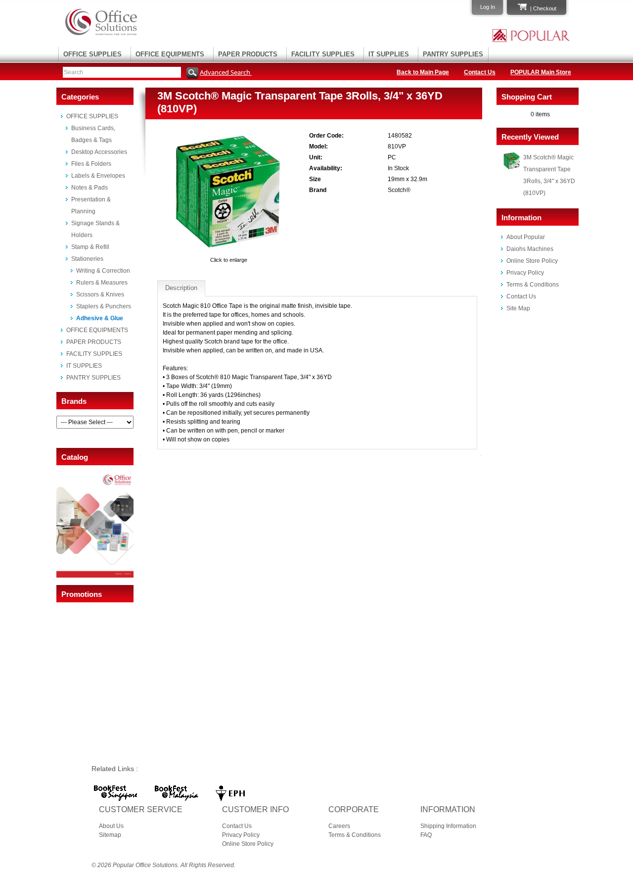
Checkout (544, 8)
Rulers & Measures (102, 282)
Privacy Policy (525, 272)
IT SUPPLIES (388, 54)
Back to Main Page (423, 72)
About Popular (525, 237)
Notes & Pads (89, 187)
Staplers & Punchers (103, 306)
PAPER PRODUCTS (247, 54)
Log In (487, 7)
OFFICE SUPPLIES (92, 54)
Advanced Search (226, 72)
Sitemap (110, 834)
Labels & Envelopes (98, 175)
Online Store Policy (532, 260)
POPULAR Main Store (540, 72)
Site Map (518, 308)
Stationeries (87, 258)
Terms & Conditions (532, 284)
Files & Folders (91, 163)
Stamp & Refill (90, 247)
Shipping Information (448, 826)
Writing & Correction (103, 270)
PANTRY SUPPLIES (453, 54)
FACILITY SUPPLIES (323, 54)
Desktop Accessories (99, 151)
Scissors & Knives (100, 294)
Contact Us (480, 72)
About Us (111, 826)
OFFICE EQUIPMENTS (170, 54)
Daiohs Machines (529, 248)
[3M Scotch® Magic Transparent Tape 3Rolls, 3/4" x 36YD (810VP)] (229, 250)
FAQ (426, 834)
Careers (339, 826)
